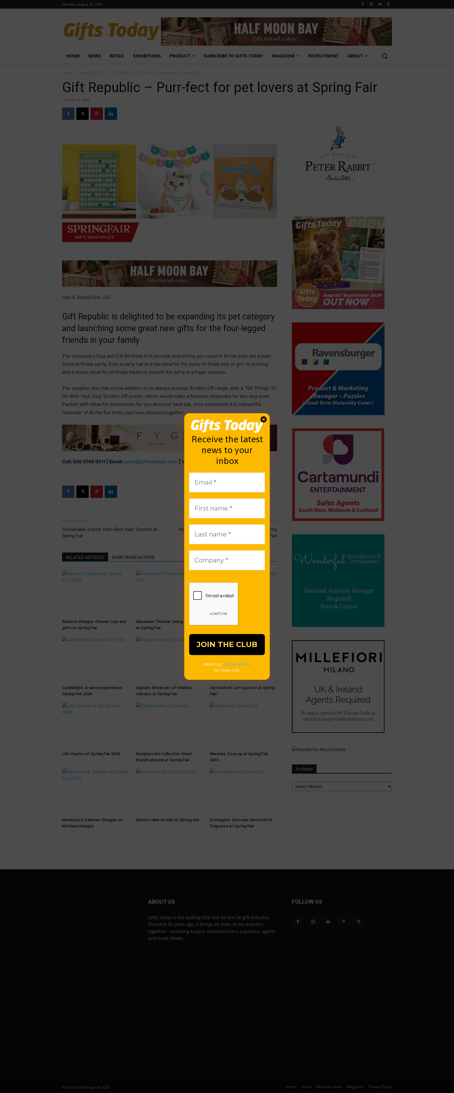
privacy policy (237, 664)
